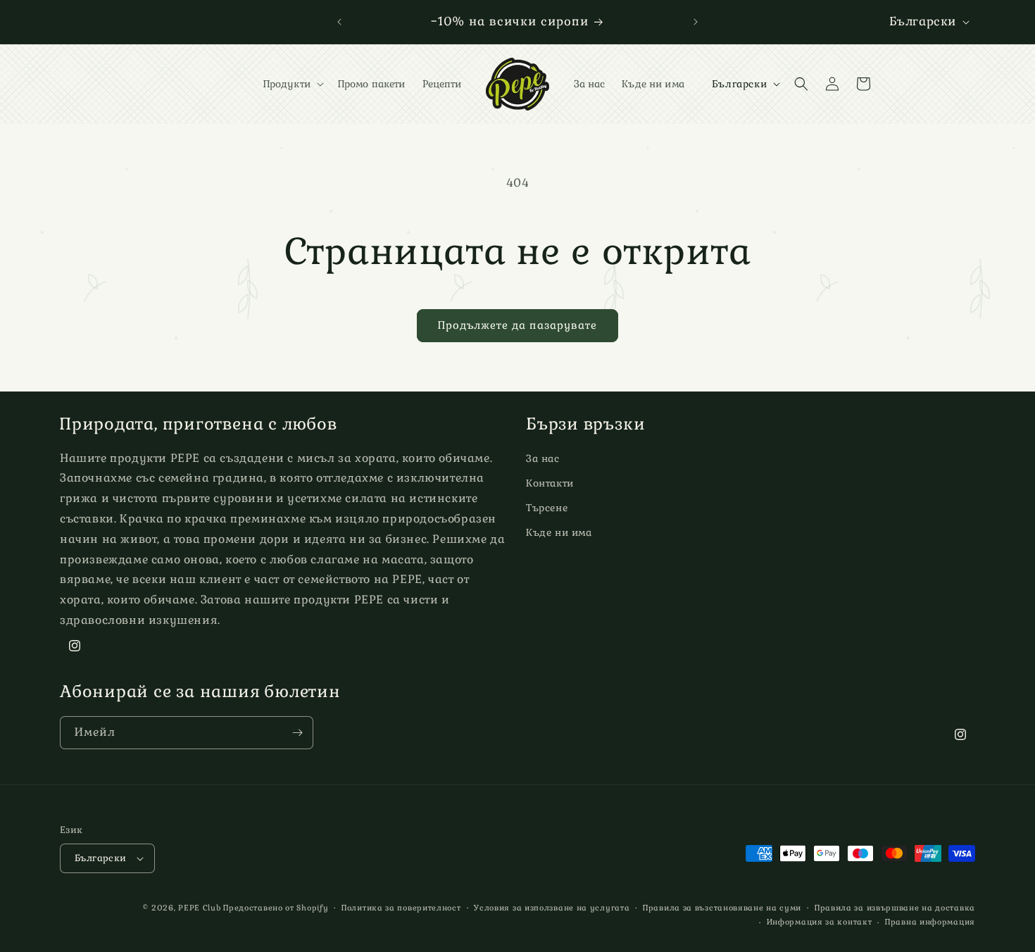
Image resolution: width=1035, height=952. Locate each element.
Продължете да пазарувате (517, 325)
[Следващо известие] (695, 21)
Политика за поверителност (401, 908)
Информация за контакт (819, 922)
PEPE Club (199, 908)
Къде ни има (559, 532)
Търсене (546, 507)
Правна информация (930, 922)
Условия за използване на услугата (551, 908)
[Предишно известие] (339, 21)
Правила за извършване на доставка (895, 908)
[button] (292, 84)
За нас (543, 458)
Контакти (550, 483)
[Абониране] (297, 732)
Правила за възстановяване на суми (722, 908)
